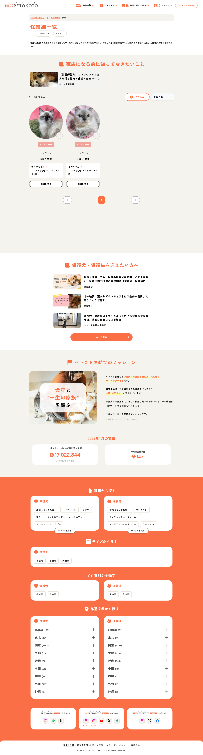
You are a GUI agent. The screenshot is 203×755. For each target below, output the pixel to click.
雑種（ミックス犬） (46, 509)
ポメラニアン (76, 517)
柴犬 (38, 517)
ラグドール (148, 524)
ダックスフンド (55, 517)
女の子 (52, 594)
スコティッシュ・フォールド (124, 517)
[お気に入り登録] (59, 135)
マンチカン (141, 509)
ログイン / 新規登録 (186, 5)
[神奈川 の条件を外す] (63, 33)
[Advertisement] (101, 226)
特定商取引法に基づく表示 (90, 745)
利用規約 (135, 745)
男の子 (39, 594)
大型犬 (65, 560)
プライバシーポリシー (117, 745)
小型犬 (39, 560)
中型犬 (52, 560)
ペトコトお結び (37, 18)
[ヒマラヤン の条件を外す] (48, 33)
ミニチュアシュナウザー (48, 524)
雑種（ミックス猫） (120, 509)
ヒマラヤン (55, 18)
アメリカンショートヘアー (123, 524)
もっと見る (66, 530)
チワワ (86, 509)
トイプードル (69, 509)
